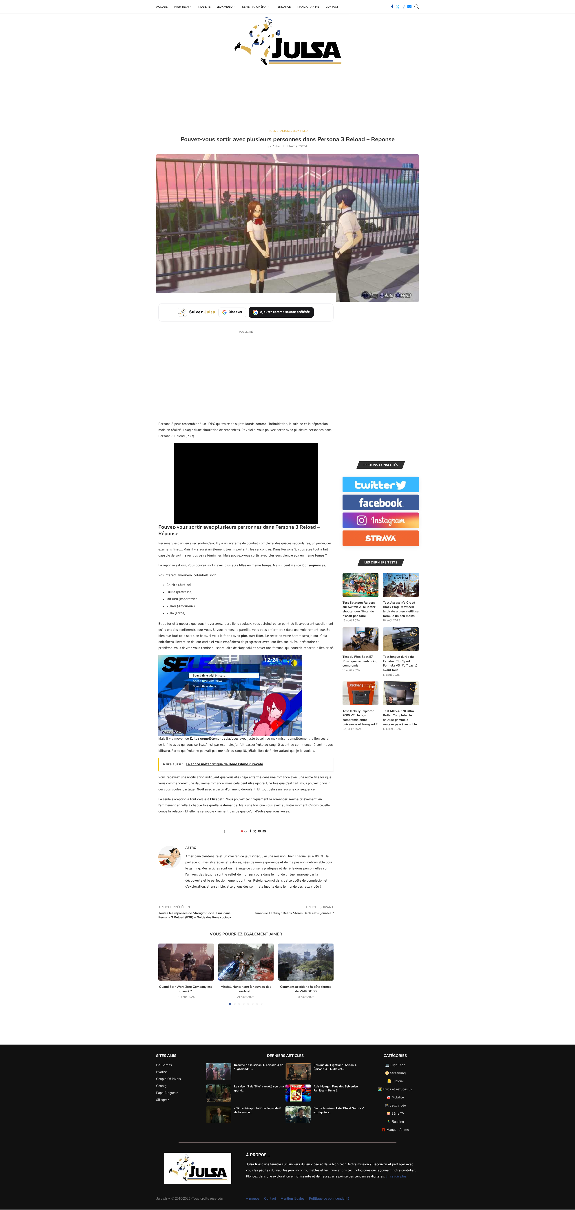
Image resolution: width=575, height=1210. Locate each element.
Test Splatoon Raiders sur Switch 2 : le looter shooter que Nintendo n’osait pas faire (359, 609)
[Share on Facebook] (250, 831)
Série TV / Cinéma (254, 7)
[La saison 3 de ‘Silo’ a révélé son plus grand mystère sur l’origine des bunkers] (218, 1093)
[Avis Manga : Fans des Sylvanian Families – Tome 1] (298, 1093)
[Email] (409, 6)
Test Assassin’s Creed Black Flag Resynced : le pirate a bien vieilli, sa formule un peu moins (401, 609)
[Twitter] (398, 6)
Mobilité (204, 7)
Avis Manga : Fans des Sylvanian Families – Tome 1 (336, 1089)
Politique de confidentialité (329, 1199)
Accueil (162, 7)
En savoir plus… (397, 1177)
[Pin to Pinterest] (259, 831)
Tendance (283, 7)
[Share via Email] (264, 831)
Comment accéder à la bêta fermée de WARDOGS (306, 989)
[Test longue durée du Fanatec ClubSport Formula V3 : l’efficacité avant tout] (401, 639)
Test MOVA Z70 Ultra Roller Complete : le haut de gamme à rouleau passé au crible (400, 717)
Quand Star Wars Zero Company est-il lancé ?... (186, 989)
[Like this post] (245, 831)
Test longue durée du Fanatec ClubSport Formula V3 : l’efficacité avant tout (400, 663)
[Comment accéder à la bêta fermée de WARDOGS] (306, 962)
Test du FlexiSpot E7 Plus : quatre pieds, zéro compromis (360, 661)
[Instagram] (403, 6)
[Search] (416, 6)
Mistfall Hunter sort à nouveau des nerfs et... (246, 989)
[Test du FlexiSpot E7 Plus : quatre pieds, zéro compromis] (360, 639)
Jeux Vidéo (224, 7)
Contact (332, 7)
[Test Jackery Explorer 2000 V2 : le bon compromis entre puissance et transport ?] (360, 693)
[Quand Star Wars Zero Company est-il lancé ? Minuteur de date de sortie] (186, 962)
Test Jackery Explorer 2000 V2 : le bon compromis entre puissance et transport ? (360, 717)
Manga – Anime (308, 7)
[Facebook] (392, 6)
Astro (276, 146)
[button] (164, 974)
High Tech (181, 7)
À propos (253, 1199)
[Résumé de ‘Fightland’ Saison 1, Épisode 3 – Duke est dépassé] (298, 1071)
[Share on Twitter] (254, 831)
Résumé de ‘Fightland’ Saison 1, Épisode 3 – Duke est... (335, 1067)
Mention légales (293, 1199)
